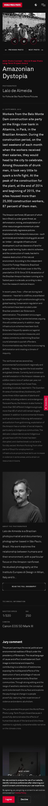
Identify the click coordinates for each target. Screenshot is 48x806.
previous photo (15, 50)
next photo (34, 50)
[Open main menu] (43, 5)
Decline (24, 799)
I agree (8, 799)
